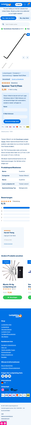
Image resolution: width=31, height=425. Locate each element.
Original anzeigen (8, 243)
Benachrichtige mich (12, 121)
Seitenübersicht (5, 418)
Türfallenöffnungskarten (8, 334)
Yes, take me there (8, 18)
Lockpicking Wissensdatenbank (10, 368)
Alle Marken (4, 337)
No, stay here (24, 18)
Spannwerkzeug (7, 75)
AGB (2, 413)
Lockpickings (5, 327)
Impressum (4, 421)
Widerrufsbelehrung (7, 355)
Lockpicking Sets (6, 325)
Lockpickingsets (7, 73)
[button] (28, 34)
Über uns (4, 347)
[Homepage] (6, 4)
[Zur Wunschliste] (24, 4)
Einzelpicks (16, 73)
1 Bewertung (14, 82)
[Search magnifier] (3, 24)
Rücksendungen (6, 352)
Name (5, 106)
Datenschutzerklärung (7, 416)
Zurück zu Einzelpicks (18, 79)
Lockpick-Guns (5, 332)
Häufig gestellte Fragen (8, 350)
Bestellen (4, 357)
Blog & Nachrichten (7, 366)
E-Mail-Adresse (8, 114)
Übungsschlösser (6, 329)
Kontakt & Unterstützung (8, 345)
